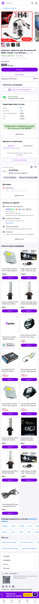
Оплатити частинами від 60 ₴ (20, 89)
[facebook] (6, 586)
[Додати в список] (35, 38)
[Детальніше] (24, 85)
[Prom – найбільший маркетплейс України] (3, 3)
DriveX (21, 532)
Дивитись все (19, 195)
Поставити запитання (19, 160)
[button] (19, 70)
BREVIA (22, 526)
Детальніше (19, 134)
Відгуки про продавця (28, 177)
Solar (30, 526)
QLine (13, 532)
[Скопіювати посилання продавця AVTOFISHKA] (31, 167)
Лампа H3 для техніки (9, 542)
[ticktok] (13, 586)
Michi (29, 532)
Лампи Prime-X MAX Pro (29, 548)
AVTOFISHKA (13, 170)
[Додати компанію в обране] (35, 167)
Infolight (5, 526)
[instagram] (10, 586)
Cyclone (4, 532)
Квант (14, 526)
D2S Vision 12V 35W (26, 542)
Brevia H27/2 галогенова (10, 548)
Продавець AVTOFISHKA (9, 79)
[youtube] (3, 586)
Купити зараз (19, 74)
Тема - (9, 573)
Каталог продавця (10, 177)
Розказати (28, 595)
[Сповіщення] (36, 3)
